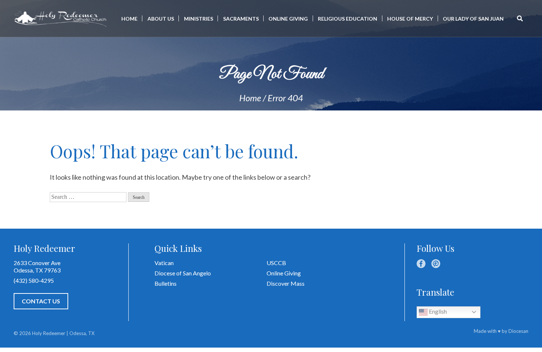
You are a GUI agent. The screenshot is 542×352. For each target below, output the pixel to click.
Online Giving (288, 18)
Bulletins (165, 283)
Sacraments (241, 18)
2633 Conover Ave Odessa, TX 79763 (37, 266)
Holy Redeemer (48, 333)
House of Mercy (410, 18)
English (437, 311)
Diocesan (518, 331)
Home (129, 18)
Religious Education (347, 18)
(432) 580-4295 (34, 280)
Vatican (164, 262)
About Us (160, 18)
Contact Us (41, 301)
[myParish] (435, 263)
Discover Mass (286, 283)
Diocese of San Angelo (182, 273)
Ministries (198, 18)
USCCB (276, 262)
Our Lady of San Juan (473, 18)
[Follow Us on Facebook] (421, 263)
